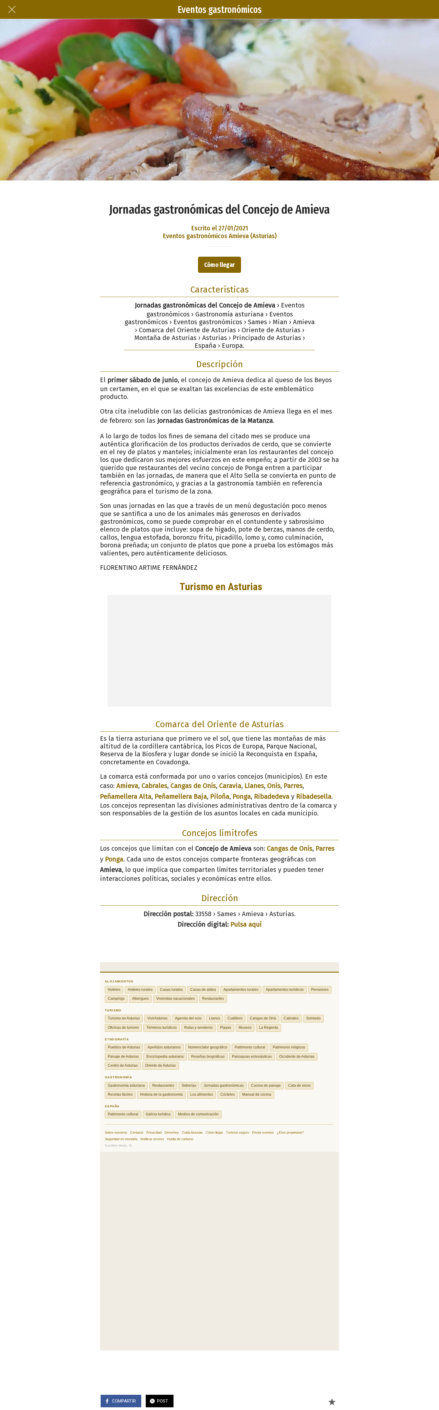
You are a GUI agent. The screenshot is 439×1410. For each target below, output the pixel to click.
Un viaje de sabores (35, 722)
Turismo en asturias (36, 672)
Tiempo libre (26, 734)
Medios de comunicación (42, 771)
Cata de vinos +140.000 (39, 697)
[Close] (96, 8)
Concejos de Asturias (37, 746)
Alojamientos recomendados (48, 647)
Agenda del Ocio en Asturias (47, 660)
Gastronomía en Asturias (42, 684)
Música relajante (31, 759)
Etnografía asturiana (37, 709)
